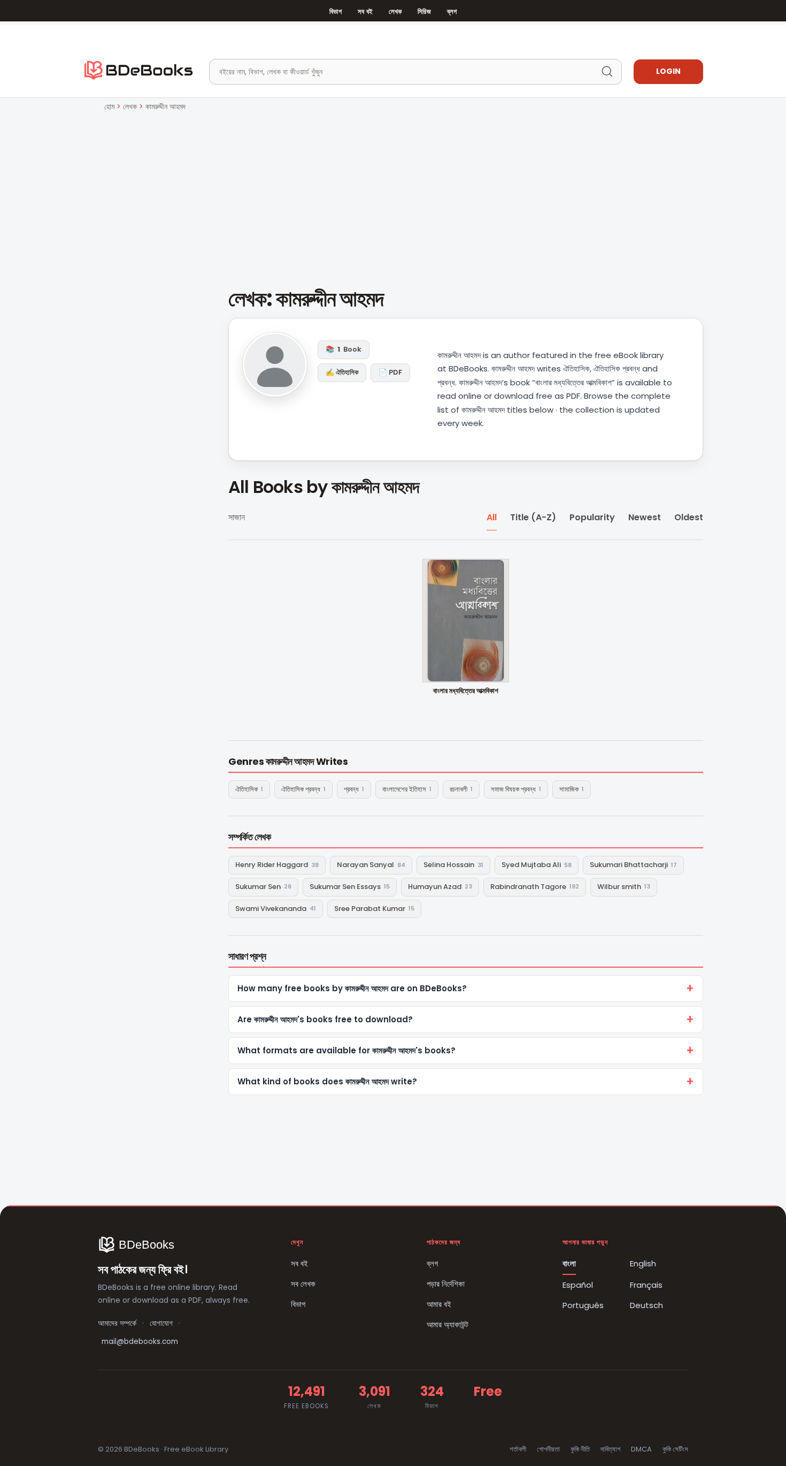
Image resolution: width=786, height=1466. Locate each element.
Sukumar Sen (263, 887)
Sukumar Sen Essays (350, 887)
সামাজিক (571, 789)
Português (583, 1305)
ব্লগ (452, 11)
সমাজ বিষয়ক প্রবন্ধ (516, 789)
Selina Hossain (453, 865)
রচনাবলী (461, 789)
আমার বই (439, 1304)
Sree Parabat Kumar (374, 908)
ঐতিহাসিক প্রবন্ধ (303, 789)
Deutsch (646, 1305)
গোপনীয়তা (548, 1449)
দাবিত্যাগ (610, 1449)
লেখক (395, 11)
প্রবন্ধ (354, 789)
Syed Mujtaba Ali (537, 865)
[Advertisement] (393, 193)
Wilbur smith (623, 887)
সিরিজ (424, 11)
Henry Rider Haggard (277, 865)
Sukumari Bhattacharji (633, 865)
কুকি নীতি (580, 1449)
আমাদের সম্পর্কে (117, 1323)
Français (646, 1284)
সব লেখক (303, 1283)
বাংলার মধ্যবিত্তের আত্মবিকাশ (465, 691)
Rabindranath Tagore (534, 887)
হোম (109, 106)
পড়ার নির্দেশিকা (446, 1283)
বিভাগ (335, 11)
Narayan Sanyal (371, 865)
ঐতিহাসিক (249, 789)
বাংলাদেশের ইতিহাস (406, 789)
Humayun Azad (440, 887)
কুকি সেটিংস (675, 1449)
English (643, 1263)
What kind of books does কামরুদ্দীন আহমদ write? (327, 1081)
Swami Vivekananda (275, 908)
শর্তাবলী (518, 1449)
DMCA (641, 1449)
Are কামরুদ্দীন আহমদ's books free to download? (325, 1019)
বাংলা (569, 1263)
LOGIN (668, 71)
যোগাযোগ (161, 1323)
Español (577, 1284)
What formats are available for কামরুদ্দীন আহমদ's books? (346, 1050)
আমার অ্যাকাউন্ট (447, 1324)
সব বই (365, 11)
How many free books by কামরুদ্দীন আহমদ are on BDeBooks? (352, 988)
